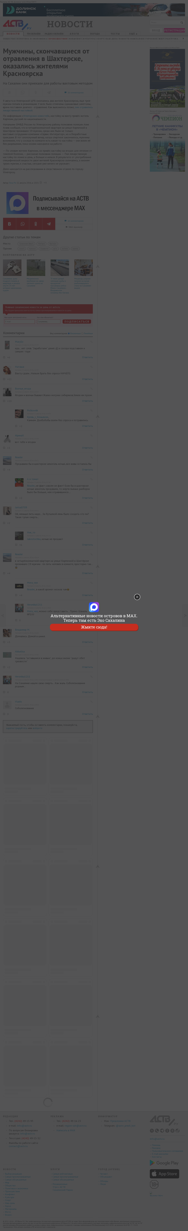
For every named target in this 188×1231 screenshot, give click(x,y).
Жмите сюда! (94, 627)
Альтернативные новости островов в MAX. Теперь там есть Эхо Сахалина (94, 618)
